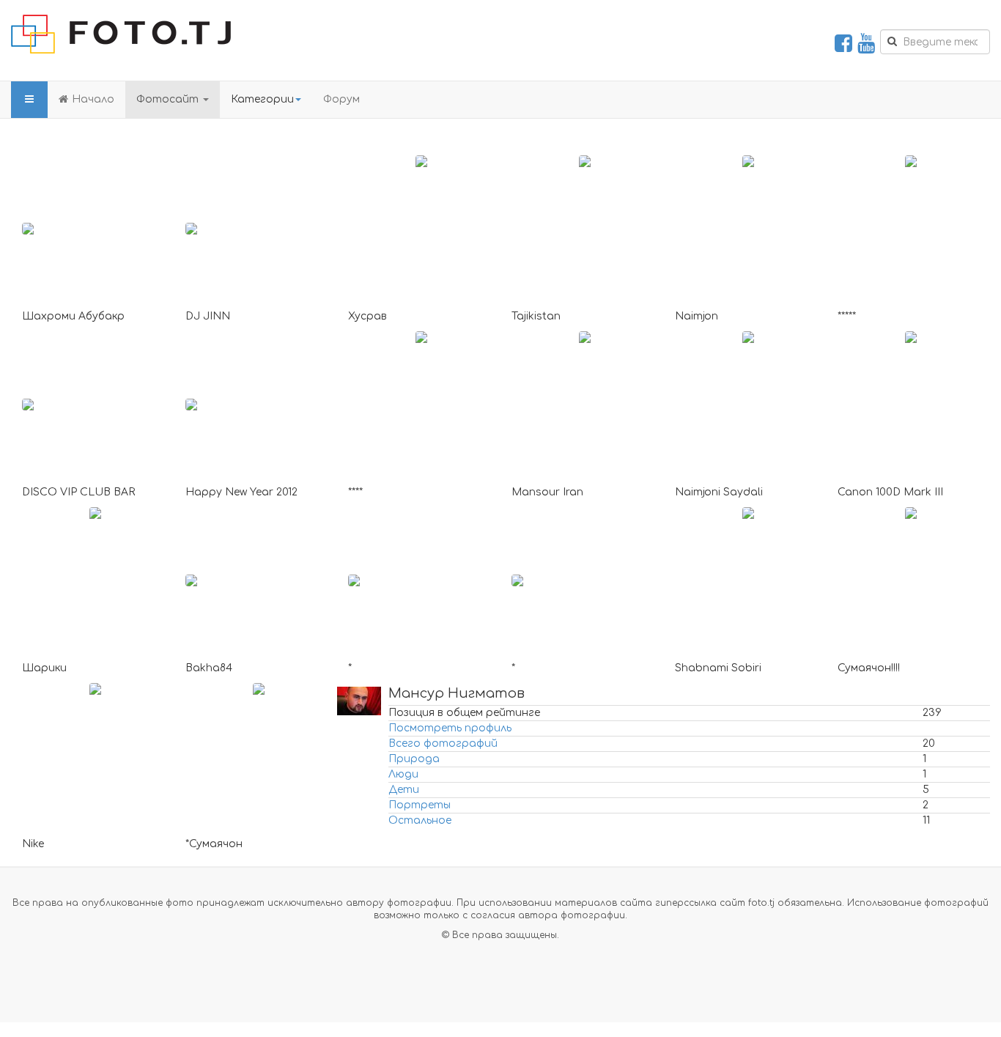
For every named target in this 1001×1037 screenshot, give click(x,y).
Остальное (419, 820)
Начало (93, 99)
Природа (414, 758)
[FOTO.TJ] (121, 34)
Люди (403, 774)
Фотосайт (169, 99)
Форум (341, 99)
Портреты (419, 805)
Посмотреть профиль (449, 728)
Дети (403, 789)
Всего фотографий (443, 743)
